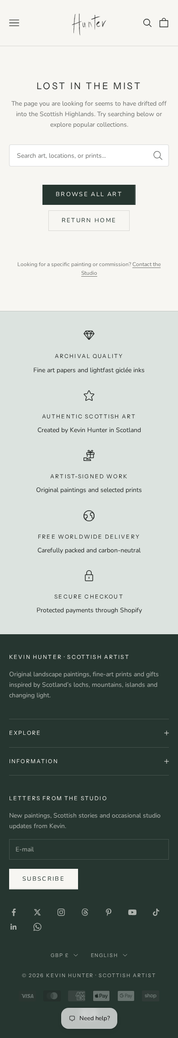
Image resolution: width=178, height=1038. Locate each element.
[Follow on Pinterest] (108, 912)
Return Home (89, 220)
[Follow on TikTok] (156, 912)
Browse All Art (89, 194)
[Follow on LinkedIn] (13, 926)
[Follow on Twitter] (37, 912)
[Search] (158, 155)
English (105, 955)
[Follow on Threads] (84, 912)
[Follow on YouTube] (132, 912)
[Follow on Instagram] (61, 912)
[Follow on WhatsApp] (37, 926)
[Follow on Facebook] (13, 912)
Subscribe (43, 879)
